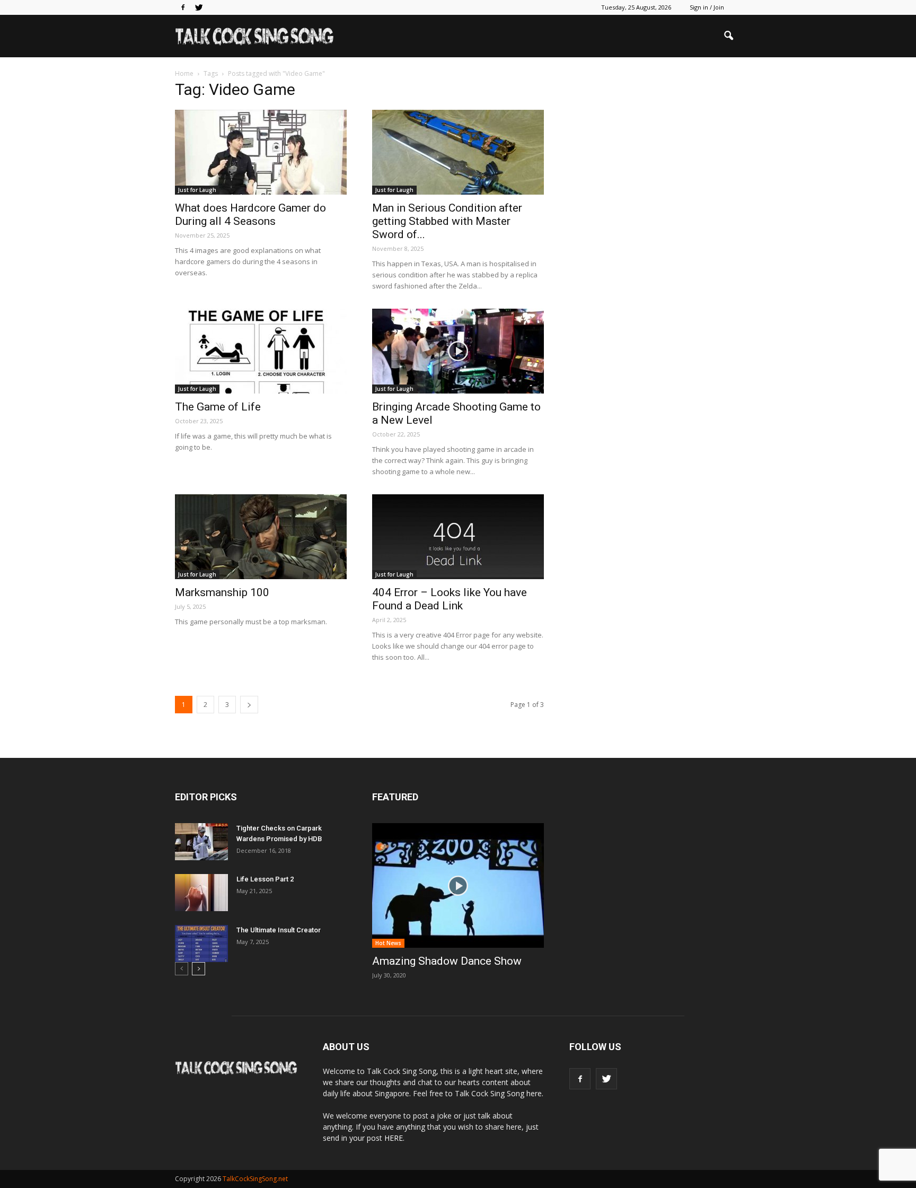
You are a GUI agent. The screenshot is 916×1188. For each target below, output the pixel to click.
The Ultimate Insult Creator (278, 930)
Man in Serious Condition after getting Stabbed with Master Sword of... (447, 221)
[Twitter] (199, 7)
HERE (393, 1138)
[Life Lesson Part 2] (201, 892)
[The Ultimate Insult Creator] (201, 943)
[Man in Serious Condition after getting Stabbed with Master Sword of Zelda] (458, 152)
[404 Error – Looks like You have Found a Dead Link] (458, 536)
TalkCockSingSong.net (255, 1178)
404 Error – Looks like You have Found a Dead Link (449, 599)
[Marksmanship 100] (261, 536)
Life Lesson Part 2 (265, 879)
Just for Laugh (197, 190)
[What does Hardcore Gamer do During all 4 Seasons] (261, 152)
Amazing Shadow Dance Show (447, 961)
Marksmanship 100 (222, 592)
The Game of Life (218, 406)
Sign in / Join (707, 7)
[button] (728, 36)
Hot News (388, 943)
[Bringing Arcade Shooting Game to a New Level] (458, 351)
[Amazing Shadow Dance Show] (458, 885)
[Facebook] (183, 7)
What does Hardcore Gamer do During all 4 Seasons (250, 215)
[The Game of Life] (261, 351)
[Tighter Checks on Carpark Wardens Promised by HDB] (201, 841)
